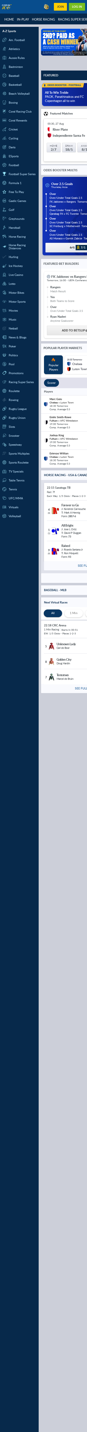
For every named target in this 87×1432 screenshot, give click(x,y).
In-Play (23, 19)
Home (9, 19)
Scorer (51, 383)
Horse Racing (43, 19)
